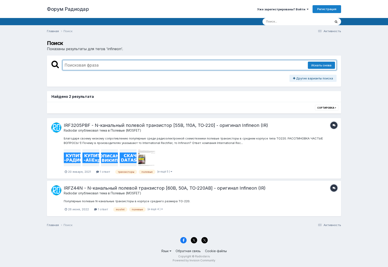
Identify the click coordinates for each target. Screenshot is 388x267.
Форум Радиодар (68, 9)
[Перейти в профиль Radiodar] (56, 127)
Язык (165, 251)
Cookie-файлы (216, 251)
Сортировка (326, 107)
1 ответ (104, 171)
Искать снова (321, 65)
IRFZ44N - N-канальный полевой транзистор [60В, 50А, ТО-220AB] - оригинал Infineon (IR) (165, 188)
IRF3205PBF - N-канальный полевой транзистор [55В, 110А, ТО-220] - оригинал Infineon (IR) (166, 125)
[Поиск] (336, 21)
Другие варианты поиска (314, 78)
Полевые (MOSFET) (126, 130)
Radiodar (70, 130)
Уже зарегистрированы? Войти (282, 9)
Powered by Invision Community (194, 260)
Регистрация (326, 9)
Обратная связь (188, 251)
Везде (321, 21)
